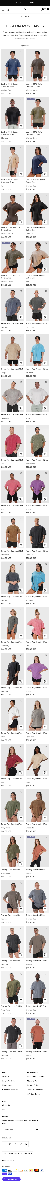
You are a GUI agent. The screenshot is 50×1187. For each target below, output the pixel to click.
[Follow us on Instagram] (10, 1144)
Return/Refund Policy (35, 1076)
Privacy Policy (33, 1085)
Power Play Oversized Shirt (12, 323)
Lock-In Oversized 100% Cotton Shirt (36, 181)
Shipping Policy (33, 1081)
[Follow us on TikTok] (20, 1144)
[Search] (8, 10)
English (27, 1153)
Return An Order (8, 1081)
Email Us (5, 1076)
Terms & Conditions (35, 1089)
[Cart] (46, 10)
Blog (4, 1109)
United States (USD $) (11, 1153)
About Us (6, 1105)
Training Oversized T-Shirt (36, 961)
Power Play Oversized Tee (11, 596)
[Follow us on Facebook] (5, 1144)
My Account (7, 1085)
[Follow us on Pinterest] (15, 1144)
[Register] (37, 1129)
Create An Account (10, 1089)
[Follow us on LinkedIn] (25, 1144)
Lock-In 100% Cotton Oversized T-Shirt (9, 85)
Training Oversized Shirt (10, 869)
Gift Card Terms (33, 1094)
